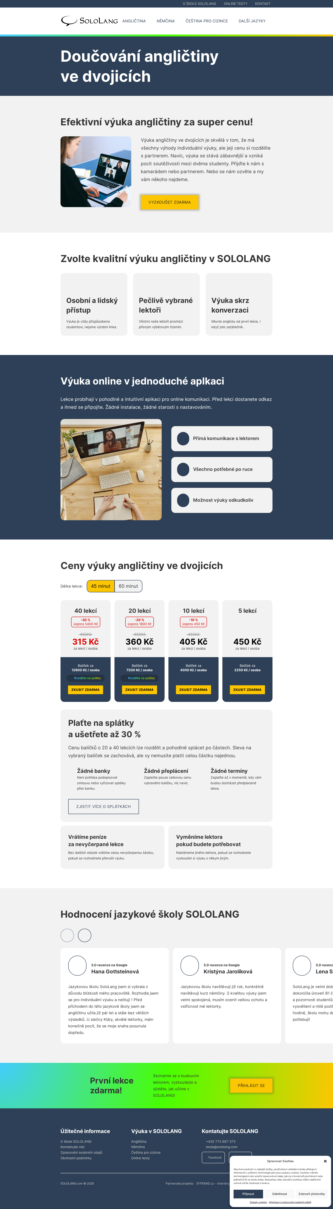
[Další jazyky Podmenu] (269, 21)
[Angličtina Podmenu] (150, 21)
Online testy (235, 4)
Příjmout (248, 1194)
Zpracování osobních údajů (81, 1152)
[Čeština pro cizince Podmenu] (232, 21)
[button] (325, 1161)
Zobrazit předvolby (312, 1194)
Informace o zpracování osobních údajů (290, 1202)
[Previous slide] (67, 935)
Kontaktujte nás (73, 1147)
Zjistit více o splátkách (103, 806)
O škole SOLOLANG (199, 4)
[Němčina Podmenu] (179, 21)
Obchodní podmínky (76, 1158)
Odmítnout (279, 1194)
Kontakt (263, 4)
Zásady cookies (258, 1202)
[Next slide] (84, 935)
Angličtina (138, 1141)
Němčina (138, 1147)
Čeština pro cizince (146, 1152)
